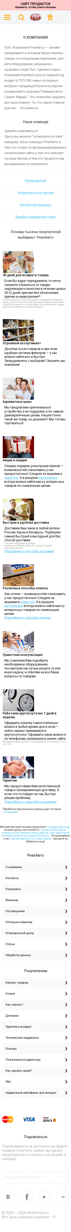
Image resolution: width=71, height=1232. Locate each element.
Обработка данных (18, 955)
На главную (35, 17)
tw (44, 1197)
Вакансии (11, 900)
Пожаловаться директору (23, 1059)
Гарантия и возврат (18, 1026)
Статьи (10, 944)
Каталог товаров (16, 982)
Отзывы (11, 1048)
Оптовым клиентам (18, 922)
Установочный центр (19, 933)
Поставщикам (15, 911)
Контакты (12, 878)
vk (8, 1197)
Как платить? (14, 1004)
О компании (13, 867)
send (64, 1177)
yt (62, 1197)
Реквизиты (13, 889)
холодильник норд (58, 826)
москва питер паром (53, 829)
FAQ (8, 1081)
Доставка (12, 1015)
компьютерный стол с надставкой (30, 838)
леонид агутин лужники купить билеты (25, 832)
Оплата (10, 993)
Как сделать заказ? (18, 1070)
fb (27, 1197)
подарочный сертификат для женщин (30, 1092)
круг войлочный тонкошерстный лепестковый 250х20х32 (35, 834)
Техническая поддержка (22, 1037)
